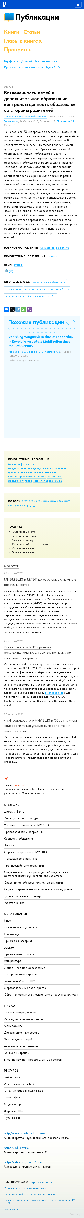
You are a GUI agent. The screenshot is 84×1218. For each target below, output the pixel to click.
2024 (53, 501)
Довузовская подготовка (21, 927)
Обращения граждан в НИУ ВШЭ (25, 852)
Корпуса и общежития (19, 838)
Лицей (8, 920)
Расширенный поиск (46, 61)
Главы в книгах (23, 40)
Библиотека (12, 1077)
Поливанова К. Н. (66, 121)
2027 (32, 501)
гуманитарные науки (20, 472)
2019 (25, 506)
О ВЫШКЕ (12, 805)
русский (18, 264)
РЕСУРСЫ (12, 1070)
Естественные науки (24, 536)
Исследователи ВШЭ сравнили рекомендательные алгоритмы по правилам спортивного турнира (37, 652)
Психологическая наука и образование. (25, 116)
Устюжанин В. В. (17, 352)
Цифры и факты (14, 811)
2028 (25, 501)
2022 (67, 501)
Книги (11, 32)
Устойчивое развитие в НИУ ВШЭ (26, 825)
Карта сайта (11, 1209)
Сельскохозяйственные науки (30, 544)
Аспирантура (12, 961)
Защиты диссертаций (18, 1039)
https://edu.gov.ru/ (16, 1148)
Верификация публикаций (18, 61)
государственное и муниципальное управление (37, 468)
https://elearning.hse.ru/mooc (23, 1162)
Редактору (75, 1214)
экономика (55, 480)
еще (32, 506)
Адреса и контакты (41, 1182)
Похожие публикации (36, 322)
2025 (46, 501)
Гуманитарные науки (24, 532)
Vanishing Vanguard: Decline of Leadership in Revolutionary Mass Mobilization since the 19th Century (41, 341)
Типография (12, 1097)
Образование (47, 247)
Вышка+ (9, 947)
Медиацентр (12, 1104)
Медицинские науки (24, 540)
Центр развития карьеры (20, 974)
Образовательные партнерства (25, 988)
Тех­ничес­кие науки (23, 552)
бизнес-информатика (21, 464)
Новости (11, 566)
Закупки (9, 845)
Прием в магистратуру (19, 954)
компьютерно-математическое (27, 476)
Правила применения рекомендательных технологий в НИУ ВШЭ (40, 1201)
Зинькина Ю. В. (35, 352)
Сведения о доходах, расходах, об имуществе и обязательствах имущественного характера (36, 874)
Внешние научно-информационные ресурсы (33, 1059)
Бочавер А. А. (11, 121)
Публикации (37, 17)
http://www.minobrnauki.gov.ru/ (24, 1133)
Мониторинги (13, 1026)
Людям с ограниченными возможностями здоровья (38, 889)
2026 (39, 501)
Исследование (54, 692)
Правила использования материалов (23, 67)
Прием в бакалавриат (18, 941)
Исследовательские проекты (23, 1019)
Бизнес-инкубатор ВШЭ (19, 981)
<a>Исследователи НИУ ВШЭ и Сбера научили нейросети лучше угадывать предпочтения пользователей (40, 725)
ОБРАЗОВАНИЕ (16, 914)
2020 (18, 506)
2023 (60, 501)
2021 (11, 506)
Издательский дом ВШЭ (19, 1084)
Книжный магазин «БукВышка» (23, 1091)
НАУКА (9, 1006)
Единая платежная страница (22, 896)
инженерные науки (45, 472)
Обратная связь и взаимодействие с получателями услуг (41, 994)
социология (40, 480)
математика (54, 476)
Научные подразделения (20, 1012)
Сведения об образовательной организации (33, 882)
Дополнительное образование (24, 968)
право (28, 480)
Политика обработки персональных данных (29, 1194)
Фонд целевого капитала (21, 858)
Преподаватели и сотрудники (24, 832)
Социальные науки (23, 548)
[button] (9, 329)
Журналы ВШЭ (13, 1111)
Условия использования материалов (26, 1188)
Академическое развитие (21, 1046)
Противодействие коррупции (24, 865)
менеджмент (16, 480)
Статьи (31, 32)
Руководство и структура (21, 818)
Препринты (18, 49)
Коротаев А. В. (52, 352)
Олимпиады (11, 934)
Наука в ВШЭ (52, 67)
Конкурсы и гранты (16, 1053)
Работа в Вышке (14, 903)
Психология (62, 247)
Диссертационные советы (21, 1032)
